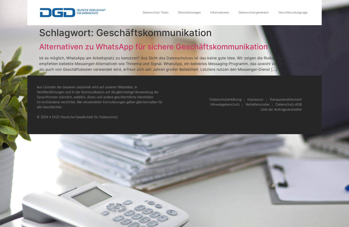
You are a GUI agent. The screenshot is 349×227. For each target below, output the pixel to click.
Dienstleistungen (189, 12)
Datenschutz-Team (156, 12)
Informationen (219, 12)
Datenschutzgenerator (254, 12)
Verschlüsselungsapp (292, 12)
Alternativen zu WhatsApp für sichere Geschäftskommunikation (153, 46)
